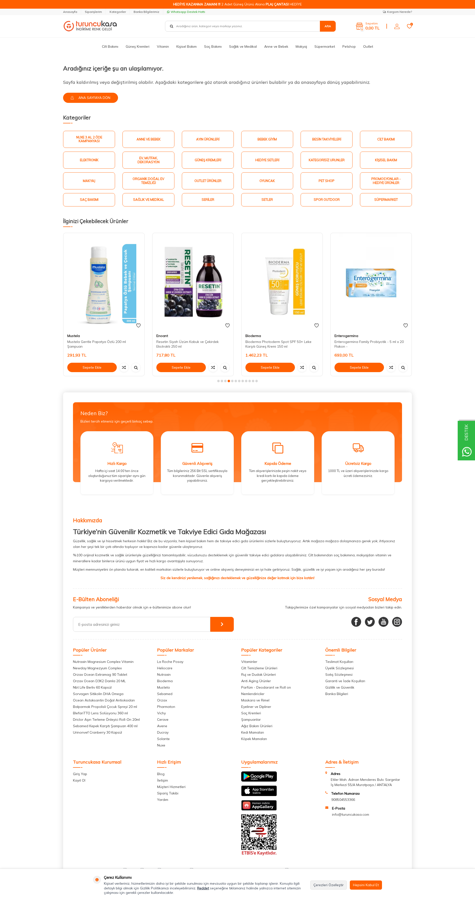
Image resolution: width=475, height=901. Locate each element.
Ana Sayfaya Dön (93, 97)
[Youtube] (383, 622)
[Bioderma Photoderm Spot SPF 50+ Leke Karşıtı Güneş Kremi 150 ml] (282, 281)
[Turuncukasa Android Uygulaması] (259, 780)
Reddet (203, 888)
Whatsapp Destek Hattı (188, 12)
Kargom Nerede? (399, 12)
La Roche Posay (170, 661)
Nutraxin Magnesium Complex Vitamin (103, 661)
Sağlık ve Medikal (243, 46)
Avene (162, 726)
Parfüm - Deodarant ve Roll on (266, 687)
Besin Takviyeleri (326, 139)
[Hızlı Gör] (136, 367)
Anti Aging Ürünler (256, 681)
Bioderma (253, 336)
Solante (163, 739)
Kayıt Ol (79, 780)
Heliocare (164, 668)
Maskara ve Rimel (255, 700)
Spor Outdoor (327, 200)
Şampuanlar (251, 719)
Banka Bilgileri (336, 694)
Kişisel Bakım (186, 46)
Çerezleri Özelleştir (328, 885)
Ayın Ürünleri (207, 139)
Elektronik (89, 160)
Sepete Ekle (92, 367)
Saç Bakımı (213, 46)
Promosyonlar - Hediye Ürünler (386, 181)
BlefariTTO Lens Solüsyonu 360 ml (100, 713)
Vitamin (163, 46)
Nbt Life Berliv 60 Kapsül (92, 687)
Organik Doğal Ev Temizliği (148, 181)
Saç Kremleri (251, 713)
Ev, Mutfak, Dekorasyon (149, 160)
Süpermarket (324, 46)
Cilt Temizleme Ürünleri (259, 668)
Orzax (162, 700)
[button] (218, 381)
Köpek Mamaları (254, 739)
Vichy (161, 713)
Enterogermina (346, 336)
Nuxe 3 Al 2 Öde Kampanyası (89, 139)
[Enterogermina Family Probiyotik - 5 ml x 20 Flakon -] (371, 281)
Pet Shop (326, 181)
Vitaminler (249, 661)
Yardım (162, 799)
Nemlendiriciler (252, 694)
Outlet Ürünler (207, 181)
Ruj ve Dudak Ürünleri (258, 674)
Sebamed (164, 694)
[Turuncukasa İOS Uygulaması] (259, 795)
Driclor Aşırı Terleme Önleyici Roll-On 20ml (106, 719)
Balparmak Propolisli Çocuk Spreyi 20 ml (105, 706)
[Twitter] (370, 622)
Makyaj (301, 46)
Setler (267, 200)
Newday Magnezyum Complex (97, 668)
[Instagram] (397, 622)
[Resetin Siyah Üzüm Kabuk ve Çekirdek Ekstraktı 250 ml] (193, 281)
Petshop (349, 46)
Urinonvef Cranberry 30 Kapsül (97, 732)
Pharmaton (166, 706)
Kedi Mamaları (252, 732)
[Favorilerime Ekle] (138, 326)
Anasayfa (70, 12)
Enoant (162, 336)
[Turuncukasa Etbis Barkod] (259, 854)
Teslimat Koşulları (339, 661)
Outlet (368, 46)
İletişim (162, 780)
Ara (328, 26)
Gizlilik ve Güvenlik (339, 687)
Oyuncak (267, 181)
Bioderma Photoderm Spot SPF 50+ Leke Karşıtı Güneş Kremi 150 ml (278, 344)
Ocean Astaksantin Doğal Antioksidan (104, 700)
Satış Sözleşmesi (339, 674)
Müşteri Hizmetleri (171, 787)
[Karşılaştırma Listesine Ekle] (124, 367)
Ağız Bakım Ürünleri (256, 726)
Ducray (162, 732)
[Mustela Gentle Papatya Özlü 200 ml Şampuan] (104, 281)
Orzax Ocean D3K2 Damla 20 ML (99, 681)
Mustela (73, 336)
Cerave (162, 719)
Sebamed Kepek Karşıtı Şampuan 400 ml (105, 726)
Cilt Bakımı (110, 46)
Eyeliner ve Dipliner (256, 706)
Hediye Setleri (267, 160)
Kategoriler (118, 12)
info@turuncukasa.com (350, 814)
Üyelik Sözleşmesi (339, 668)
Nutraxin (164, 674)
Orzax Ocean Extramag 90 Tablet (100, 674)
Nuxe (161, 745)
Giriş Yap (80, 774)
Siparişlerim (93, 12)
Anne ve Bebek (276, 46)
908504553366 (343, 799)
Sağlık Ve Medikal (148, 200)
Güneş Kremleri (137, 46)
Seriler (208, 200)
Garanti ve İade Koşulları (345, 681)
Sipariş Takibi (167, 793)
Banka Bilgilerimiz (146, 12)
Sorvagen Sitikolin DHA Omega (98, 694)
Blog (161, 774)
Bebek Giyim (267, 139)
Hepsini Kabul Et (366, 885)
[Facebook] (356, 622)
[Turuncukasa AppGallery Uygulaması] (259, 809)
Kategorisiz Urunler (327, 160)
